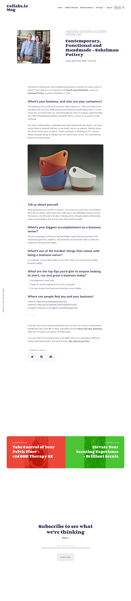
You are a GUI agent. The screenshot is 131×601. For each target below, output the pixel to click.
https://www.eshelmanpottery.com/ (51, 301)
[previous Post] (95, 452)
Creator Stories (72, 31)
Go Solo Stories (100, 31)
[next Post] (36, 452)
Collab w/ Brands (71, 8)
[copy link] (50, 357)
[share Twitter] (32, 357)
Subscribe (65, 557)
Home (60, 8)
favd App (99, 8)
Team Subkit (82, 61)
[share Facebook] (41, 357)
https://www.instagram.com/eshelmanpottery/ (57, 308)
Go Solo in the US (86, 31)
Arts (79, 34)
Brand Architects (87, 8)
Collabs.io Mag (17, 7)
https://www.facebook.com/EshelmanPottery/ (57, 304)
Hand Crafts (70, 34)
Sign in (109, 8)
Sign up (117, 7)
